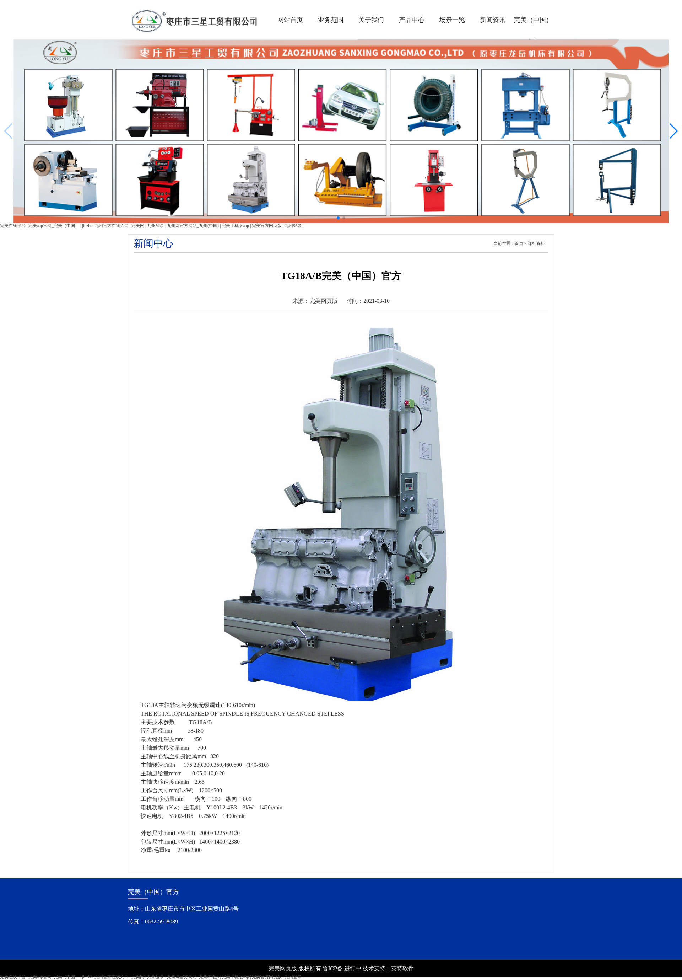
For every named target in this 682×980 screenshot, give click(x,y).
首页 (519, 243)
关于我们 (371, 19)
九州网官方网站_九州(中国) (193, 225)
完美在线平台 (13, 225)
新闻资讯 (492, 19)
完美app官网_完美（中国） (53, 225)
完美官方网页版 (267, 225)
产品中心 (411, 19)
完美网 (137, 225)
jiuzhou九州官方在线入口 (105, 225)
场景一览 (452, 19)
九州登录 (155, 225)
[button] (673, 131)
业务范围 (330, 19)
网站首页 (290, 19)
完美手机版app (235, 225)
